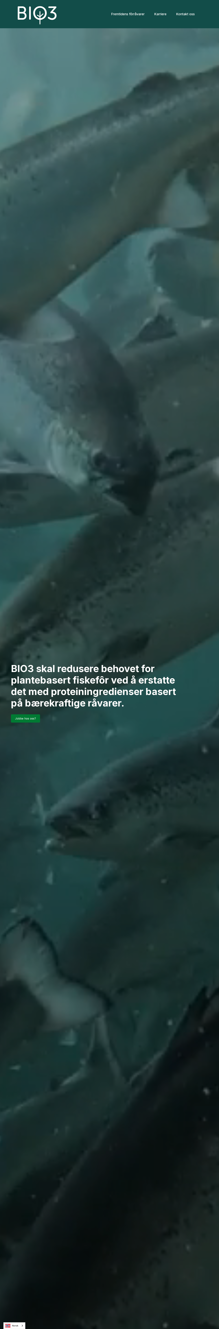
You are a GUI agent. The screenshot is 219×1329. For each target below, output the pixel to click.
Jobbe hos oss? (25, 718)
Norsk (15, 1325)
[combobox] (14, 1325)
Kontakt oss (185, 14)
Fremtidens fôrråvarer (128, 14)
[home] (37, 14)
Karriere (160, 14)
